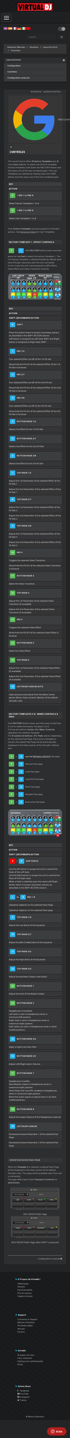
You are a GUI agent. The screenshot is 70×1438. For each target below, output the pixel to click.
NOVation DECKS (41, 756)
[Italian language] (24, 28)
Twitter (23, 1400)
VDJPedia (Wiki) (25, 1325)
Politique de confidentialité (30, 1361)
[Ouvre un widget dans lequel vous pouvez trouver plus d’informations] (56, 1431)
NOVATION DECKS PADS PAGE (25, 1160)
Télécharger (23, 1283)
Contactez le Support (27, 1319)
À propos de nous (25, 1355)
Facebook (23, 1390)
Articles (21, 1329)
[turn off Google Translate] (11, 147)
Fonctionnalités (24, 1290)
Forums (21, 1332)
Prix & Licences (24, 1293)
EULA (20, 1364)
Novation (34, 47)
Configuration (13, 66)
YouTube (24, 1394)
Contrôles (15, 50)
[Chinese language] (28, 28)
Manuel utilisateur (26, 1322)
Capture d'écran (25, 1296)
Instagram (24, 1397)
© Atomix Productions (35, 1417)
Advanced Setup (28, 232)
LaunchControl (50, 47)
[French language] (15, 28)
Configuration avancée (18, 78)
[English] (6, 28)
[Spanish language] (10, 28)
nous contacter (24, 1358)
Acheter (21, 1286)
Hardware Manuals (16, 47)
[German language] (19, 28)
